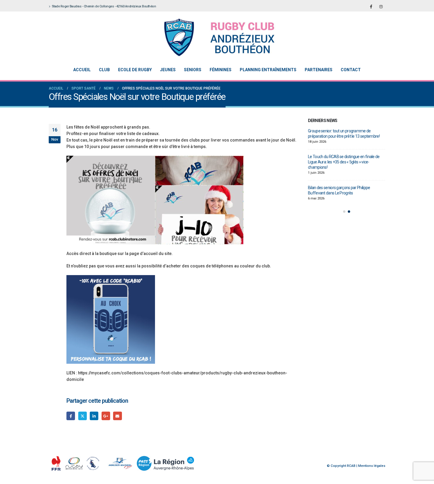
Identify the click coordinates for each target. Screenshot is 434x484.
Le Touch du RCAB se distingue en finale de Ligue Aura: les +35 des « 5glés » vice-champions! (344, 162)
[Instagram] (381, 6)
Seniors (192, 69)
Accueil (82, 69)
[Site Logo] (212, 37)
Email (117, 416)
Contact (351, 69)
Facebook (70, 416)
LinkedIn (94, 416)
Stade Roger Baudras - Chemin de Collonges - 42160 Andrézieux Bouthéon (104, 6)
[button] (344, 211)
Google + (106, 416)
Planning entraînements (268, 69)
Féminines (220, 69)
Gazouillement (82, 416)
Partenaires (318, 69)
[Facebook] (371, 6)
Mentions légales (371, 466)
